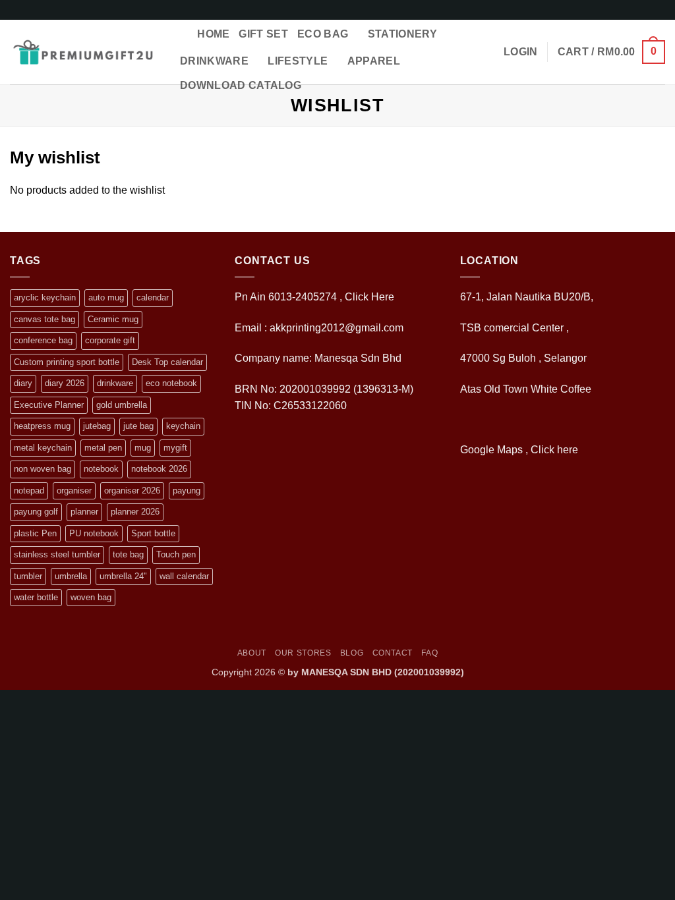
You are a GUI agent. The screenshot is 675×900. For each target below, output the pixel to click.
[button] (521, 52)
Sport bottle (153, 533)
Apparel (373, 61)
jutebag (97, 426)
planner (84, 512)
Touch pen (176, 554)
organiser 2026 (132, 490)
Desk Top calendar (167, 362)
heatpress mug (42, 426)
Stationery (402, 34)
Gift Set (263, 34)
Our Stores (303, 653)
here (569, 449)
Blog (351, 653)
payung (186, 490)
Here (382, 296)
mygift (175, 448)
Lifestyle (298, 61)
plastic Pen (35, 533)
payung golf (36, 512)
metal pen (103, 448)
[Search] (181, 34)
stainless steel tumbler (57, 554)
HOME (213, 34)
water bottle (36, 597)
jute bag (138, 426)
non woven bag (42, 469)
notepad (29, 490)
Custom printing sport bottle (66, 362)
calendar (152, 297)
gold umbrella (121, 405)
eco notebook (171, 383)
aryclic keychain (45, 297)
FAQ (429, 653)
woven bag (91, 597)
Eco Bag (322, 34)
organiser (74, 490)
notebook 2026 (159, 469)
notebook (101, 469)
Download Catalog (240, 85)
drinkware (115, 383)
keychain (183, 426)
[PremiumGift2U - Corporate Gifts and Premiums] (83, 52)
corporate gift (110, 340)
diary (23, 383)
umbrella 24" (123, 576)
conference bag (43, 340)
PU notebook (94, 533)
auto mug (106, 297)
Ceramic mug (113, 319)
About (251, 653)
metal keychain (43, 448)
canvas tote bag (44, 319)
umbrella (71, 576)
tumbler (28, 576)
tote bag (128, 554)
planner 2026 (135, 512)
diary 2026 (64, 383)
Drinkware (214, 61)
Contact (392, 653)
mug (142, 448)
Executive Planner (49, 405)
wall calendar (184, 576)
